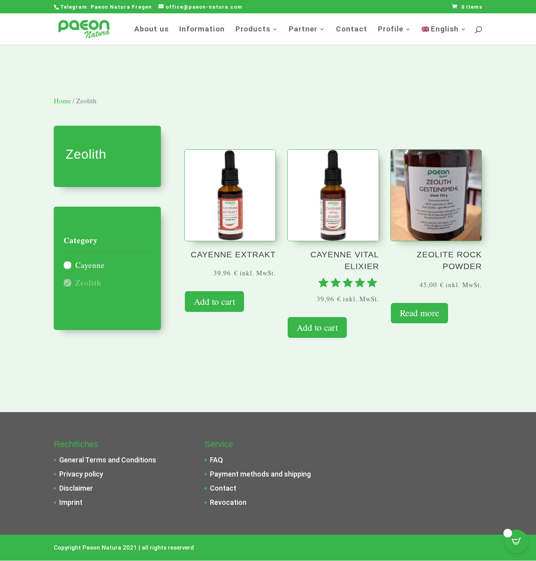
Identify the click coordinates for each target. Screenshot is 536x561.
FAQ (216, 460)
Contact (351, 29)
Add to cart (214, 301)
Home (62, 100)
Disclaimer (76, 488)
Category (81, 240)
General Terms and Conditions (107, 460)
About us (151, 29)
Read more (419, 313)
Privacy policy (81, 474)
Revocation (228, 502)
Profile (390, 29)
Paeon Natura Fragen (122, 7)
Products (252, 29)
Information (202, 29)
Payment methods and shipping (260, 474)
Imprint (70, 502)
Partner (303, 29)
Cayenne (90, 265)
